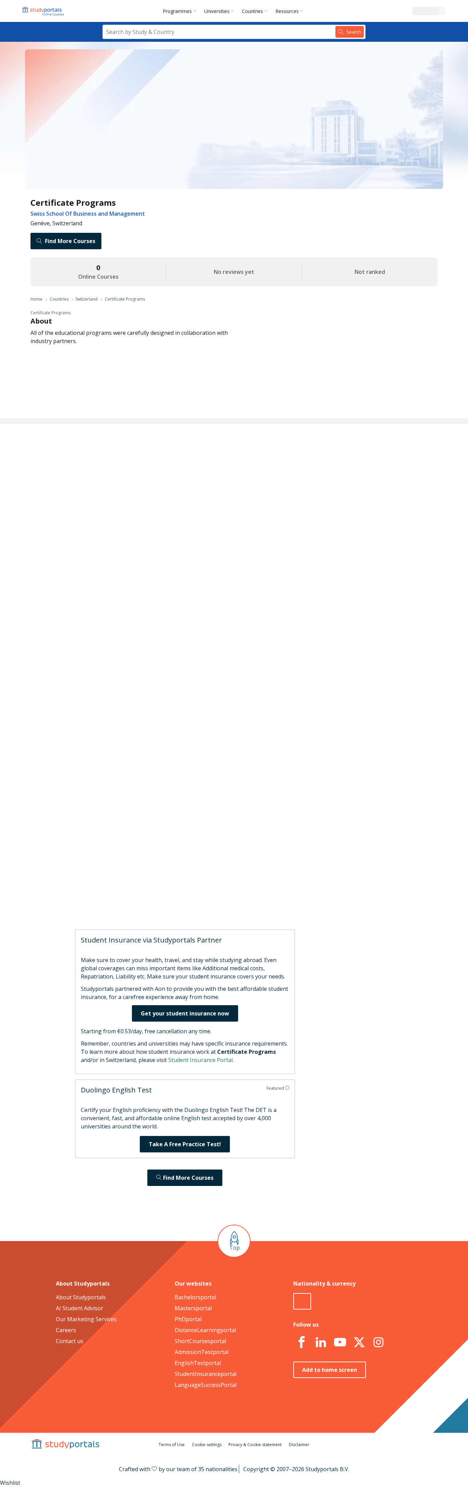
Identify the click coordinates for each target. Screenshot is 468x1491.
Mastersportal (193, 1308)
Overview (137, 450)
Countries (252, 11)
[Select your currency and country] (302, 1301)
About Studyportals (81, 1297)
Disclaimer (299, 1445)
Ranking (138, 483)
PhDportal (188, 1319)
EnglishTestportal (198, 1363)
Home (36, 299)
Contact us (69, 1341)
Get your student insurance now (185, 1013)
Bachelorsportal (195, 1297)
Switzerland (86, 299)
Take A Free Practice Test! (185, 1144)
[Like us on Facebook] (301, 1342)
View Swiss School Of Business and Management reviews (247, 901)
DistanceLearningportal (205, 1330)
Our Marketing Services (86, 1319)
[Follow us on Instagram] (378, 1342)
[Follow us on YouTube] (340, 1342)
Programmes (177, 11)
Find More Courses (70, 241)
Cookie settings (207, 1445)
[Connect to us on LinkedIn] (320, 1342)
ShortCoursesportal (200, 1341)
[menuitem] (180, 11)
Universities (217, 11)
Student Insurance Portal (200, 1060)
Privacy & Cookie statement (255, 1445)
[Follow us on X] (359, 1342)
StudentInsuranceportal (205, 1374)
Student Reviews (128, 548)
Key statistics (132, 466)
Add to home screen (329, 1370)
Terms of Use (172, 1445)
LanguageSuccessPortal (205, 1385)
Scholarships (132, 499)
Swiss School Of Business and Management (87, 213)
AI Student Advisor (79, 1308)
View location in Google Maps (223, 833)
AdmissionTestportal (202, 1352)
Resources (287, 11)
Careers (138, 515)
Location (137, 532)
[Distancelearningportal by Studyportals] (43, 10)
